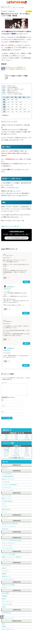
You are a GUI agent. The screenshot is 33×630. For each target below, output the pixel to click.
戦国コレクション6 (6, 498)
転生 (26, 448)
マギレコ (26, 453)
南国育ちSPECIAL (6, 509)
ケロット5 (4, 512)
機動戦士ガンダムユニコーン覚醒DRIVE (11, 557)
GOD (26, 451)
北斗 (16, 448)
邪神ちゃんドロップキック (8, 479)
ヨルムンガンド (5, 571)
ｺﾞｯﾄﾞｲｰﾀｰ (16, 450)
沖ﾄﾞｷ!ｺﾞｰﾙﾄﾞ (16, 455)
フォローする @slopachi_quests (15, 238)
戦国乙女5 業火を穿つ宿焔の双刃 (10, 523)
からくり (16, 451)
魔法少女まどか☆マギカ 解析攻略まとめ (16, 68)
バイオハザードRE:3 (7, 545)
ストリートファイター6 (7, 490)
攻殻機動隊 (4, 596)
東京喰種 (6, 450)
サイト (2, 411)
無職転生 (4, 626)
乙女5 (26, 450)
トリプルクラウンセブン (8, 579)
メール (2, 405)
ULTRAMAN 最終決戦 (7, 501)
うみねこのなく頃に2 (7, 604)
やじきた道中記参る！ (7, 473)
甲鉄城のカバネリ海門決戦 (8, 584)
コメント (4, 382)
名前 (2, 400)
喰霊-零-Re (4, 468)
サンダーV (4, 587)
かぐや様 (6, 451)
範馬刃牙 (4, 598)
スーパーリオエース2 (7, 548)
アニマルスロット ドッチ (8, 559)
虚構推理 (4, 573)
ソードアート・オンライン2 (8, 526)
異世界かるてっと (6, 576)
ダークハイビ (5, 517)
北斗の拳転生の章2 (6, 612)
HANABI (4, 607)
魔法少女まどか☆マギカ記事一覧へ (10, 226)
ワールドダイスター (7, 487)
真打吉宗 (4, 568)
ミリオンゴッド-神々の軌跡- (9, 554)
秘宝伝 (3, 623)
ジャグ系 (26, 455)
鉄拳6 (3, 615)
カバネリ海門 (6, 448)
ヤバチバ (4, 504)
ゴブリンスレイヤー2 (7, 601)
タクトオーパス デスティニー (9, 543)
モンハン (6, 453)
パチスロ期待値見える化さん (13, 187)
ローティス (4, 506)
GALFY (3, 534)
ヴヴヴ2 (16, 453)
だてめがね (9, 286)
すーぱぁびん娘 (5, 481)
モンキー (6, 455)
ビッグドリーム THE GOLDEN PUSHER (11, 540)
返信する (26, 282)
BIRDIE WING (5, 529)
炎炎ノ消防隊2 (5, 593)
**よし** (8, 255)
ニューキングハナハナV (7, 618)
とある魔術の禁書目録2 (7, 476)
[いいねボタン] (5, 278)
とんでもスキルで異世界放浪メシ (10, 484)
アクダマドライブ (6, 565)
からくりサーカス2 (6, 495)
